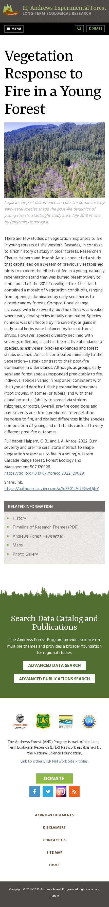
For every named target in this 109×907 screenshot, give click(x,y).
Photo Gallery (25, 554)
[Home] (54, 15)
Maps (18, 545)
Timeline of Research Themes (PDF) (46, 527)
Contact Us (54, 840)
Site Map (54, 853)
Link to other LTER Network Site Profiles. (54, 761)
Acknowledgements (54, 815)
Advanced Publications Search (54, 679)
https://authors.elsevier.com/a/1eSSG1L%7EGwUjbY (51, 489)
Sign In (54, 896)
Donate (95, 28)
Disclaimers (54, 828)
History (19, 518)
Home (54, 865)
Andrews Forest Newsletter (38, 536)
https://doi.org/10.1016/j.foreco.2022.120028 (44, 473)
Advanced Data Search (54, 665)
